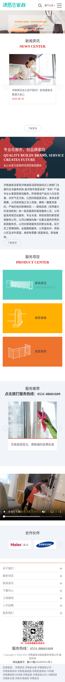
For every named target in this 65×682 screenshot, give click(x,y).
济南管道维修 (39, 671)
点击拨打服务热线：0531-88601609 (32, 394)
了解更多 (32, 128)
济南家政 (27, 674)
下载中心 (8, 590)
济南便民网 (8, 674)
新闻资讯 (8, 583)
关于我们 (8, 568)
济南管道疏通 (24, 671)
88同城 (18, 674)
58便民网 (52, 674)
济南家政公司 (44, 667)
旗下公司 (49, 5)
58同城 (50, 671)
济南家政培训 (10, 671)
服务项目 (8, 575)
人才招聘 (8, 605)
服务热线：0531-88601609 (32, 649)
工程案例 (8, 597)
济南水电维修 (22, 678)
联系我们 (8, 612)
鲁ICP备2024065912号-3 (39, 662)
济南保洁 (19, 667)
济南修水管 (31, 667)
